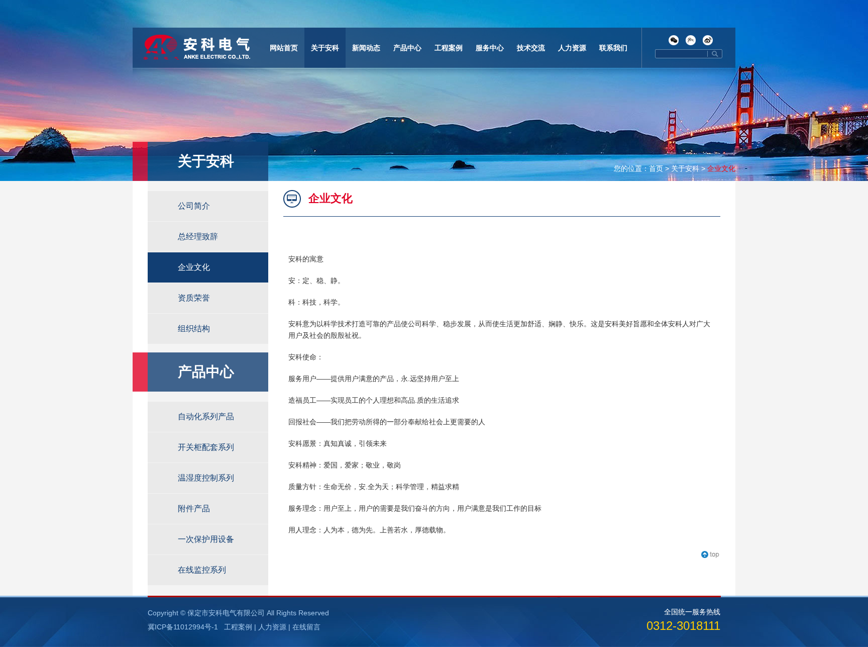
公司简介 (194, 206)
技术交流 (531, 48)
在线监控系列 (202, 570)
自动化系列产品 (206, 416)
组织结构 (194, 328)
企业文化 (721, 168)
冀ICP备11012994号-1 (183, 627)
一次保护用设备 (206, 539)
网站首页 (284, 48)
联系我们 (613, 48)
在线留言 (306, 627)
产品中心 (407, 48)
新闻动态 (366, 48)
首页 (656, 168)
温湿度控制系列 (206, 478)
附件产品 (194, 508)
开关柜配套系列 (206, 447)
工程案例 (449, 48)
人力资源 (572, 48)
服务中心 (490, 48)
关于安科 (325, 48)
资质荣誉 (194, 298)
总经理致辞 (198, 236)
